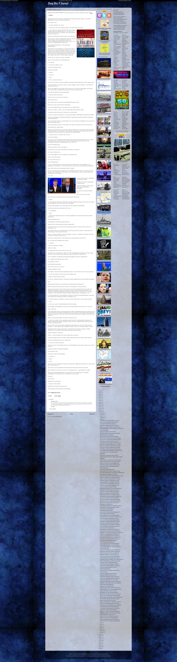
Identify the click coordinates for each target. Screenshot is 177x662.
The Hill (115, 66)
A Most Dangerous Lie (104, 467)
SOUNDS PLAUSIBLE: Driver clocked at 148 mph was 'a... (111, 581)
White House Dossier (117, 88)
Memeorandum (124, 124)
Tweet (91, 13)
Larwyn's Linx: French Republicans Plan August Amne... (110, 595)
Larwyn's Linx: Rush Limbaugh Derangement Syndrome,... (111, 439)
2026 (100, 391)
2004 (100, 646)
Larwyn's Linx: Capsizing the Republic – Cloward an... (110, 565)
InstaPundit (115, 58)
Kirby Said (123, 46)
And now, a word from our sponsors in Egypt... (108, 486)
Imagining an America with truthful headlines (108, 540)
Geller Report (116, 54)
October (101, 416)
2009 (100, 638)
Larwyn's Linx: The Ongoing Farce (106, 504)
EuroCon (115, 49)
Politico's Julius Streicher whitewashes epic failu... (109, 616)
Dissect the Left (116, 184)
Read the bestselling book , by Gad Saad (104, 54)
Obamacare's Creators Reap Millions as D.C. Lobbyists (110, 444)
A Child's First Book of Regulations (119, 29)
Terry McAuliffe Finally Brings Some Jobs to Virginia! (109, 598)
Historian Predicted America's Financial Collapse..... (109, 436)
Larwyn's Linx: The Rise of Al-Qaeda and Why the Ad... (110, 611)
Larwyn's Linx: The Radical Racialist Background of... (110, 512)
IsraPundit (115, 169)
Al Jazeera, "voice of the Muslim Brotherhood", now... (109, 485)
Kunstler (123, 45)
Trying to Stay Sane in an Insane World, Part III (108, 452)
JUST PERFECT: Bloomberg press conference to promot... (111, 505)
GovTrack (115, 82)
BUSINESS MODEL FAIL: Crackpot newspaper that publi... (111, 589)
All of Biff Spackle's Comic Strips (105, 384)
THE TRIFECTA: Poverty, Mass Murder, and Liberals (109, 420)
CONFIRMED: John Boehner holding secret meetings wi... (110, 582)
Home (71, 414)
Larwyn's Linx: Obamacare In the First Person (108, 573)
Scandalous (102, 458)
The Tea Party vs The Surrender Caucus (107, 614)
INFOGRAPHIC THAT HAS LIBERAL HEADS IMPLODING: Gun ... (112, 559)
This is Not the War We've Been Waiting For (108, 423)
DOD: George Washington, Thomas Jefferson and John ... (110, 445)
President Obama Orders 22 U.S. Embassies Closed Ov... (110, 601)
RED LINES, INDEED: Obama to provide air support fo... (110, 433)
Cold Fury (115, 183)
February (102, 630)
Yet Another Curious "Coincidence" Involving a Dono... (110, 570)
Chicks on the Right (125, 36)
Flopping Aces (124, 40)
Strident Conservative (125, 59)
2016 (100, 406)
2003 (100, 648)
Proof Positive (116, 124)
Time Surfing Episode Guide (118, 11)
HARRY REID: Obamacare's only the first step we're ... (110, 576)
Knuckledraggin (116, 122)
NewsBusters (124, 127)
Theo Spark (124, 184)
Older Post (92, 414)
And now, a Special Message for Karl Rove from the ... (110, 619)
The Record (116, 173)
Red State (123, 57)
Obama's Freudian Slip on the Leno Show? (108, 600)
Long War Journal (117, 170)
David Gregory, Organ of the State (106, 510)
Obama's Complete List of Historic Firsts (120, 25)
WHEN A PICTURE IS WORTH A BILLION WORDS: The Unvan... (112, 475)
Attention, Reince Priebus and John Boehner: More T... (110, 494)
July (101, 622)
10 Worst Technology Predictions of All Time (108, 567)
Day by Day (116, 115)
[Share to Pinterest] (60, 396)
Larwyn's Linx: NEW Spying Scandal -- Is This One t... (110, 603)
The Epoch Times (117, 48)
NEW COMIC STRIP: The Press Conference (108, 575)
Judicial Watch (116, 83)
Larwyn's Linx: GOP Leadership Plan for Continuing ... (110, 483)
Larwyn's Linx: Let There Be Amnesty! (107, 586)
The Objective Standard (126, 62)
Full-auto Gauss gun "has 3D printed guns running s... (110, 557)
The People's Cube (117, 127)
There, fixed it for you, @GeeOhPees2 (107, 508)
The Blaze (115, 40)
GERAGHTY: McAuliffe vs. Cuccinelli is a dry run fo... (109, 554)
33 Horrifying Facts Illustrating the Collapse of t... (109, 474)
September (102, 417)
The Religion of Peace (117, 174)
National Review (116, 61)
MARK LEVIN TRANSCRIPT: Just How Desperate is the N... (111, 488)
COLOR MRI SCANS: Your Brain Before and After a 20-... (110, 524)
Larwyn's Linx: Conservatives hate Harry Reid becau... (110, 578)
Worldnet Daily (124, 67)
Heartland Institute (125, 168)
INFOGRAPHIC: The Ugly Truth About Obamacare (109, 592)
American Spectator (117, 37)
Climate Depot (124, 165)
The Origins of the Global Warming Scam (120, 19)
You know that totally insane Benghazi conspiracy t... (109, 564)
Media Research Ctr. (125, 123)
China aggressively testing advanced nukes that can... (110, 538)
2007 (100, 642)
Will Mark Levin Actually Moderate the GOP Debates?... (110, 534)
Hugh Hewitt (116, 57)
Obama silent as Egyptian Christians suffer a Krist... (109, 493)
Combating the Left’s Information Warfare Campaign (109, 507)
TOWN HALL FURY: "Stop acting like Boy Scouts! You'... (110, 587)
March (101, 629)
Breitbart (115, 41)
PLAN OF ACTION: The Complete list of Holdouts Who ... (110, 620)
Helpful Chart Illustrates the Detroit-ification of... (108, 609)
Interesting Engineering (117, 196)
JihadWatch (124, 120)
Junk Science (124, 170)
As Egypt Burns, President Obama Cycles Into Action (109, 521)
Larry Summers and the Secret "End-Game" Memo (109, 466)
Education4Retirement (125, 193)
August (101, 419)
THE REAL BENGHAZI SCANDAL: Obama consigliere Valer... (111, 597)
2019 (100, 402)
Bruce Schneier (116, 198)
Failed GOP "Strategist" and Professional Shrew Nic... (110, 480)
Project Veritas (116, 86)
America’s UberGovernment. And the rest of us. (108, 590)
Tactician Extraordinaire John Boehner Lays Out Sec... (110, 482)
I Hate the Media (124, 119)
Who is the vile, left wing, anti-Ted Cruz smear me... (109, 502)
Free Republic (116, 50)
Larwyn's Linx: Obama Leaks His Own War (108, 431)
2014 (100, 410)
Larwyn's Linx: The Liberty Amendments (107, 527)
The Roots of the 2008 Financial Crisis (119, 23)
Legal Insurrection (125, 48)
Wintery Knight (124, 187)
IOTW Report (124, 44)
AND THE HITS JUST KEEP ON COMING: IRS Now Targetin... (111, 456)
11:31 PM (52, 406)
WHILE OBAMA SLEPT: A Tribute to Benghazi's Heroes (110, 471)
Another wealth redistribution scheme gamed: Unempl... (110, 461)
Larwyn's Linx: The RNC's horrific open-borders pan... (110, 491)
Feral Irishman (116, 118)
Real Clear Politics (125, 128)
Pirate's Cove (124, 54)
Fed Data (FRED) (125, 86)
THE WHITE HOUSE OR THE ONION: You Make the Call (110, 516)
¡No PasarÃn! (116, 180)
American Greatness (117, 36)
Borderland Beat (116, 165)
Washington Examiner (117, 67)
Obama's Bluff (102, 453)
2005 (100, 645)
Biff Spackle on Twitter (125, 192)
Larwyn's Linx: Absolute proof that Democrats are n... (109, 425)
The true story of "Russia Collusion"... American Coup (104, 41)
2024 (100, 394)
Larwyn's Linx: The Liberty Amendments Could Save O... (110, 549)
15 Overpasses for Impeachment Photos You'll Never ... (110, 608)
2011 (100, 635)
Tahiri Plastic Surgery (125, 197)
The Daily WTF (116, 193)
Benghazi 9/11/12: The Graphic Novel (119, 21)
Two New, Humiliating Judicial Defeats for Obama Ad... (110, 526)
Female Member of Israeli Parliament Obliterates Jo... (110, 529)
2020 (100, 400)
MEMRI (123, 126)
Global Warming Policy (126, 166)
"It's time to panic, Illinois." (104, 548)
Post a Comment (53, 408)
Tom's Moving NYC (125, 196)
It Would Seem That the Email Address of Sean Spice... (110, 551)
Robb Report (116, 197)
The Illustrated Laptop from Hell (118, 14)
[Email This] (55, 396)
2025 (100, 392)
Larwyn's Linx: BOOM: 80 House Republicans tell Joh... (110, 477)
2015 (100, 408)
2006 (100, 643)
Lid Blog (123, 50)
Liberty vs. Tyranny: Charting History (119, 16)
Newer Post (50, 414)
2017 (100, 405)
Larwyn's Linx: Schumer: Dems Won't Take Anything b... (110, 556)
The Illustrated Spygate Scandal (124, 0)
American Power (116, 179)
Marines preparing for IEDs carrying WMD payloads (109, 515)
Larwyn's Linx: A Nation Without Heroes (107, 469)
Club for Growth (124, 83)
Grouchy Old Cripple (117, 119)
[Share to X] (57, 396)
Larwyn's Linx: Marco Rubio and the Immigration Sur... (110, 535)
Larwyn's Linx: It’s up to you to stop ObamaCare (109, 617)
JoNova (123, 169)
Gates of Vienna (124, 41)
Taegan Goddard (125, 114)
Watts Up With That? (125, 174)
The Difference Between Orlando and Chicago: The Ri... (110, 464)
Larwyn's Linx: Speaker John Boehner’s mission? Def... (110, 447)
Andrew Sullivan (124, 115)
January (101, 632)
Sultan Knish (124, 61)
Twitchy (115, 87)
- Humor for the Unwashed (120, 32)
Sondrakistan (124, 183)
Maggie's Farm (116, 187)
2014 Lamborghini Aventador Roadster (107, 513)
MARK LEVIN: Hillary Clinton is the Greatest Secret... (109, 545)
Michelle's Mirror (116, 123)
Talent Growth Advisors (126, 198)
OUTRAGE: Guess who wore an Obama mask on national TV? (111, 532)
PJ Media (115, 62)
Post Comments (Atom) (57, 416)
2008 (100, 640)
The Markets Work (125, 63)
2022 (100, 397)
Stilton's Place (116, 126)
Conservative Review (117, 44)
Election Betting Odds (117, 46)
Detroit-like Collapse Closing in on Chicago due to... (109, 606)
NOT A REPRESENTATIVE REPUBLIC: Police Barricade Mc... (111, 450)
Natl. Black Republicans (126, 179)
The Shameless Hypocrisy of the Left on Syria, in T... (109, 441)
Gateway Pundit (116, 53)
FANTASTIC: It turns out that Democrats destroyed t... (109, 523)
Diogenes (115, 114)
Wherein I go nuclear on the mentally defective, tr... (109, 422)
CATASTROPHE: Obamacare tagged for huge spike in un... (111, 496)
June (101, 624)
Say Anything (124, 58)
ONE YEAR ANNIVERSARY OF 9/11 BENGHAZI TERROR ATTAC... (112, 472)
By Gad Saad (104, 29)
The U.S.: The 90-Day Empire (118, 20)
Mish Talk (123, 87)
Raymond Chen (116, 192)
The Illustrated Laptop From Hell (65, 0)
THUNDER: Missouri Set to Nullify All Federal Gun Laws (110, 442)
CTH (114, 45)
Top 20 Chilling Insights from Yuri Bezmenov (9, 0)
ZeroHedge (124, 88)
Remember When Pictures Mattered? (107, 434)
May (101, 625)
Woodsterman (116, 128)
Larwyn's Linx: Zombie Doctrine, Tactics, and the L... (109, 455)
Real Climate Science (125, 173)
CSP (114, 168)
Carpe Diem (124, 82)
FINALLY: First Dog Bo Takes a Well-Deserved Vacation (110, 560)
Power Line (115, 63)
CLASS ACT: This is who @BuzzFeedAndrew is (109, 562)
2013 (100, 411)
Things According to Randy (105, 568)
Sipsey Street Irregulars (126, 180)
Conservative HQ (125, 37)
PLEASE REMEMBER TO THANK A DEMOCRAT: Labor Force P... (112, 428)
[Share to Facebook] (59, 396)
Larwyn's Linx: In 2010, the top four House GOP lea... (110, 497)
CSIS (114, 166)
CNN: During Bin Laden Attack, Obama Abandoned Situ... (110, 546)
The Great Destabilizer (104, 430)
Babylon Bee (116, 113)
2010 (100, 637)
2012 (100, 634)
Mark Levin (115, 59)
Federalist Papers (125, 118)
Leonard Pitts (124, 122)
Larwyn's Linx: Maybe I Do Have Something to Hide (109, 463)
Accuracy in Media (125, 113)
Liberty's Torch (124, 49)
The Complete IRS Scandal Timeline (119, 26)
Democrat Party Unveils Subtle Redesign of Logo (109, 518)
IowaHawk (115, 120)
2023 (100, 395)
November (102, 414)
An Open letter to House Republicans (107, 584)
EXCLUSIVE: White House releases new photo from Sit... (110, 537)
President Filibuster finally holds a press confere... (109, 579)
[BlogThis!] (56, 396)
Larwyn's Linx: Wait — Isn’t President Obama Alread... (110, 543)
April (101, 627)
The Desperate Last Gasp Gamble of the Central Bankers (110, 605)
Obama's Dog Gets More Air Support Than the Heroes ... (110, 499)
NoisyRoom (124, 53)
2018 (100, 403)
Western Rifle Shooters (126, 66)
